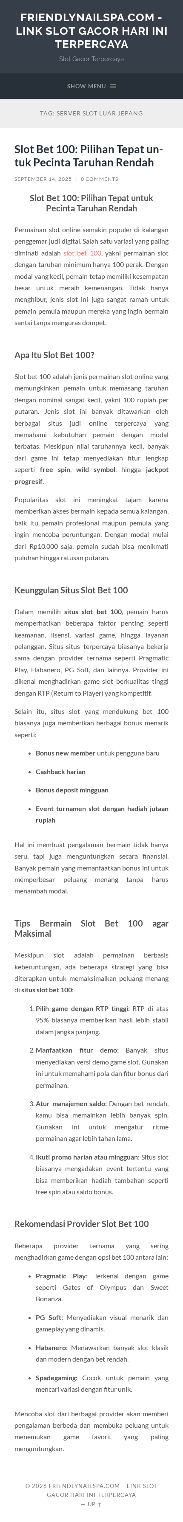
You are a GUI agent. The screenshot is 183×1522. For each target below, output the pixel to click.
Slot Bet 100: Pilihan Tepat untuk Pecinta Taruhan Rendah (88, 155)
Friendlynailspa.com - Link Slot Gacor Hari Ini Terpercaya (92, 31)
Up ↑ (95, 1504)
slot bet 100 (82, 253)
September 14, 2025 (43, 179)
